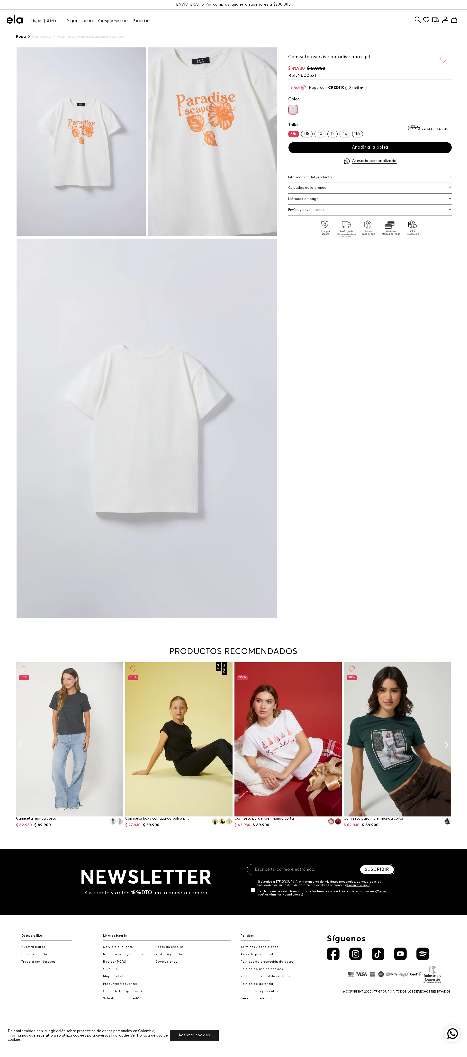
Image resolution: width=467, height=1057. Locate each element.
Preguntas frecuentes (120, 983)
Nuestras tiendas (35, 954)
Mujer (36, 21)
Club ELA (110, 969)
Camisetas (41, 36)
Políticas (247, 935)
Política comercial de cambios (265, 976)
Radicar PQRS (114, 961)
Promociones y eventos (259, 991)
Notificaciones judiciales (123, 954)
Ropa (72, 21)
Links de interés (115, 935)
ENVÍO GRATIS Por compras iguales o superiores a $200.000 (233, 4)
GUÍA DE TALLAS (435, 129)
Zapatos (142, 21)
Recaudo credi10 (169, 947)
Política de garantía (257, 983)
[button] (293, 110)
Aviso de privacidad (257, 954)
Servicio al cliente (118, 947)
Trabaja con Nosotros (38, 961)
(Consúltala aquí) (358, 885)
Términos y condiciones (259, 947)
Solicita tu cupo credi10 (122, 998)
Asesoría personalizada (374, 161)
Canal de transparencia (122, 991)
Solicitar (356, 88)
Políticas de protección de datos (267, 961)
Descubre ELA (31, 935)
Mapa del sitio (114, 976)
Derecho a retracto (256, 998)
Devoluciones (166, 961)
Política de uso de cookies (262, 969)
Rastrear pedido (168, 954)
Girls (52, 21)
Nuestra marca (33, 947)
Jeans (88, 21)
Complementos (113, 21)
